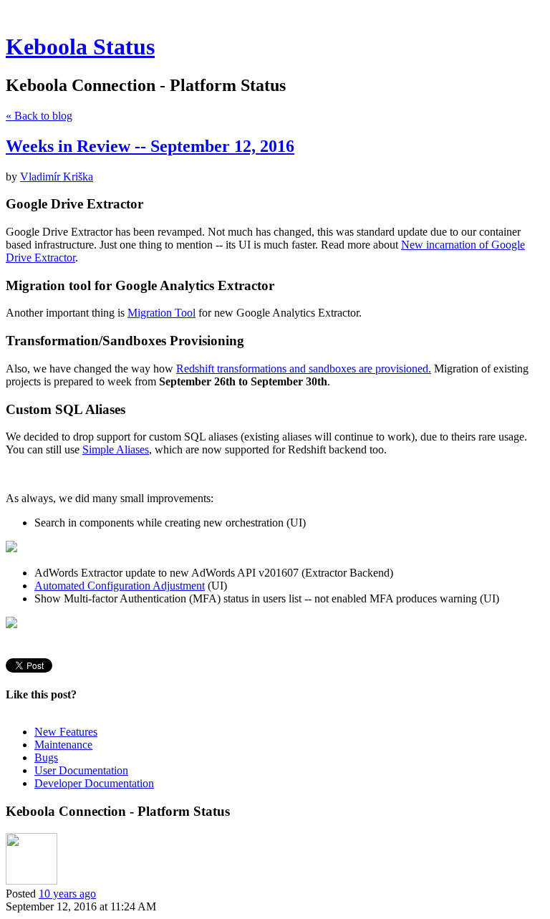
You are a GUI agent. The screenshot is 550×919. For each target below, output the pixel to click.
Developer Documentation (94, 783)
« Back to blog (39, 116)
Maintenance (63, 744)
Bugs (46, 757)
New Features (65, 732)
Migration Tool (161, 313)
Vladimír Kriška (56, 176)
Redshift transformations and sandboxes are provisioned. (303, 368)
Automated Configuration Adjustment (119, 585)
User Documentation (81, 770)
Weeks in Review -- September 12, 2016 (150, 146)
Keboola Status (80, 46)
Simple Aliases (115, 449)
